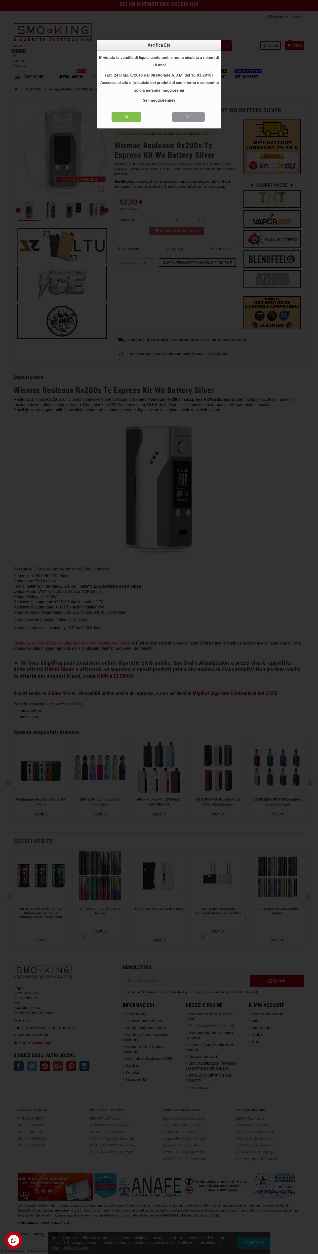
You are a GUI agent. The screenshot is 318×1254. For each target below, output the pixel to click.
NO (189, 117)
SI (126, 117)
